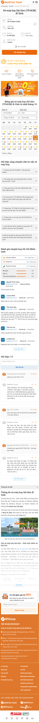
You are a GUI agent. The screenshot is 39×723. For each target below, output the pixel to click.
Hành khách (11, 40)
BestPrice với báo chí (26, 683)
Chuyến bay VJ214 (11, 329)
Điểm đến (10, 26)
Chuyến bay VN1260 (12, 284)
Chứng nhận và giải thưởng (28, 686)
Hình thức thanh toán (26, 680)
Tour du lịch (4, 673)
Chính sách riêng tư (26, 673)
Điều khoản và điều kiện (27, 676)
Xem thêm (19, 349)
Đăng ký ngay (19, 610)
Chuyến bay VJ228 (11, 298)
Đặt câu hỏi (19, 367)
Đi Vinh (11, 6)
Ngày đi (9, 33)
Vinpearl (3, 676)
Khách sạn (4, 669)
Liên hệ (22, 669)
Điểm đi (9, 19)
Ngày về (28, 33)
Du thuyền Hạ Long (6, 680)
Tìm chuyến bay (20, 52)
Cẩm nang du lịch (25, 690)
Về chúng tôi (24, 666)
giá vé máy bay (22, 549)
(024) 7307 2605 (18, 640)
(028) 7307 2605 (11, 634)
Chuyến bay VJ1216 (12, 341)
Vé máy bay (4, 6)
